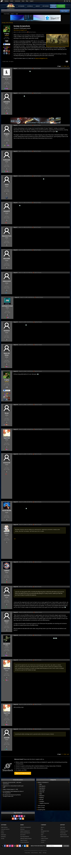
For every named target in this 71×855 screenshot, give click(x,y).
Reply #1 (15, 68)
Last (68, 66)
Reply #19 (16, 562)
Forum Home (6, 13)
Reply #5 (15, 176)
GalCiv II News (9, 22)
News (23, 1)
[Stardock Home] (2, 1)
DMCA (40, 852)
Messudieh (6, 258)
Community (17, 1)
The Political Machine (24, 836)
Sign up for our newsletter (38, 845)
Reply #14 (16, 404)
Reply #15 (16, 429)
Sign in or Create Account (23, 773)
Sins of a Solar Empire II (25, 832)
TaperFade (7, 438)
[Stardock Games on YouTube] (16, 816)
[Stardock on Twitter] (11, 816)
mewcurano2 (7, 281)
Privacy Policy (27, 852)
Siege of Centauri (23, 840)
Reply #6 (15, 202)
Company (43, 824)
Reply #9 (15, 272)
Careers (42, 832)
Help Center (62, 827)
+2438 (6, 41)
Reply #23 (16, 660)
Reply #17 (16, 502)
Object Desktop (4, 827)
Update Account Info (64, 836)
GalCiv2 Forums (32, 32)
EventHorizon (7, 77)
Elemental (22, 829)
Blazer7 (6, 621)
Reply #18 (16, 524)
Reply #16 (16, 454)
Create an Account (64, 831)
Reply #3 (15, 125)
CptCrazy (6, 595)
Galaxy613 (7, 102)
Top (68, 68)
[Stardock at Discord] (15, 818)
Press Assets (43, 836)
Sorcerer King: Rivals (24, 842)
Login (17, 13)
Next (65, 66)
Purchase (61, 6)
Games (11, 1)
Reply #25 (16, 729)
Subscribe (66, 846)
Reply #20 (16, 586)
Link (15, 538)
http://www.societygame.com (20, 30)
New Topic (64, 11)
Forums (42, 842)
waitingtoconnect (7, 306)
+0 (6, 86)
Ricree (7, 413)
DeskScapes (3, 834)
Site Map (44, 852)
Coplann (6, 570)
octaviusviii (6, 462)
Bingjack (6, 134)
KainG (7, 184)
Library (37, 6)
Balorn (7, 533)
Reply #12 (16, 344)
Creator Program (44, 838)
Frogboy (6, 33)
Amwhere (7, 330)
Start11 (2, 831)
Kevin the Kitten (7, 354)
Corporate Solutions (5, 829)
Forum (53, 6)
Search (12, 13)
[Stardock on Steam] (24, 816)
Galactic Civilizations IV (25, 831)
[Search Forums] (69, 1)
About (42, 827)
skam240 (6, 738)
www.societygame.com (41, 58)
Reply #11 (16, 322)
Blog (27, 1)
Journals (30, 6)
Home (3, 22)
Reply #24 (16, 704)
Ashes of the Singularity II (25, 827)
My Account (62, 829)
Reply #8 (15, 250)
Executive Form (6, 236)
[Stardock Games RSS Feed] (23, 818)
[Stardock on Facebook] (14, 816)
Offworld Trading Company (26, 838)
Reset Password (63, 834)
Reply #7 (15, 227)
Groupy (2, 838)
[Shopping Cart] (67, 1)
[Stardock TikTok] (18, 818)
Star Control (22, 834)
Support (31, 1)
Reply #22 (16, 635)
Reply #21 (16, 612)
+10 (6, 142)
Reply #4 (15, 151)
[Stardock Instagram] (21, 816)
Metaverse (46, 6)
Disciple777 (6, 644)
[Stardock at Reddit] (13, 818)
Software (6, 1)
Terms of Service (34, 852)
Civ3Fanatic (6, 160)
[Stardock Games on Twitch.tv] (19, 816)
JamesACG (7, 211)
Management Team (45, 831)
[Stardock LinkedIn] (20, 818)
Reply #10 (17, 297)
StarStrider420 (6, 510)
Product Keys (63, 832)
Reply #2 (15, 93)
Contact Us (43, 840)
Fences (2, 832)
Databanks (21, 6)
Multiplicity (3, 836)
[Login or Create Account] (65, 1)
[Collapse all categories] (69, 782)
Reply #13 (16, 371)
